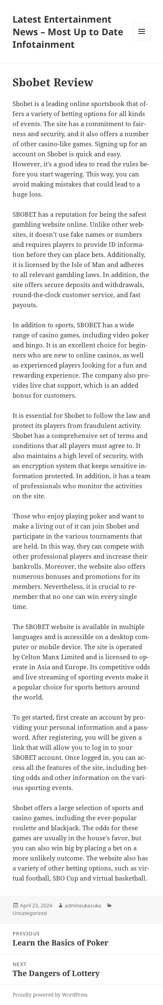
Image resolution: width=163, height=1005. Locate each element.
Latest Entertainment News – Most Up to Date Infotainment (68, 31)
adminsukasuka (83, 905)
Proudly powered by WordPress (50, 994)
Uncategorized (30, 913)
